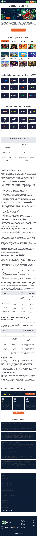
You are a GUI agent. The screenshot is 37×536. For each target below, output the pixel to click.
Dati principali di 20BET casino (8, 485)
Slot (31, 41)
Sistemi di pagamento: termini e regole (9, 495)
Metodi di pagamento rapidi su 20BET (9, 480)
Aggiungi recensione (30, 393)
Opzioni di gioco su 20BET (7, 493)
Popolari (4, 41)
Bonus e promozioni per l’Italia (8, 490)
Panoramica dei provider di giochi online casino (11, 497)
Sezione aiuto (5, 507)
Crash (22, 41)
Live (13, 41)
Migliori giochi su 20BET (7, 478)
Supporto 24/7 (5, 500)
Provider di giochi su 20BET (7, 483)
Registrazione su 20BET (7, 488)
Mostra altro (18, 412)
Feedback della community (7, 505)
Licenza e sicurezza (6, 502)
